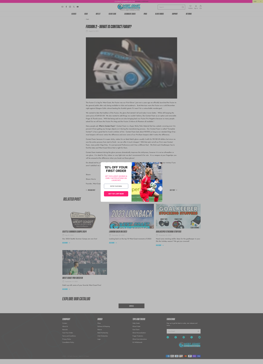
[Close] (159, 164)
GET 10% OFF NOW (116, 194)
